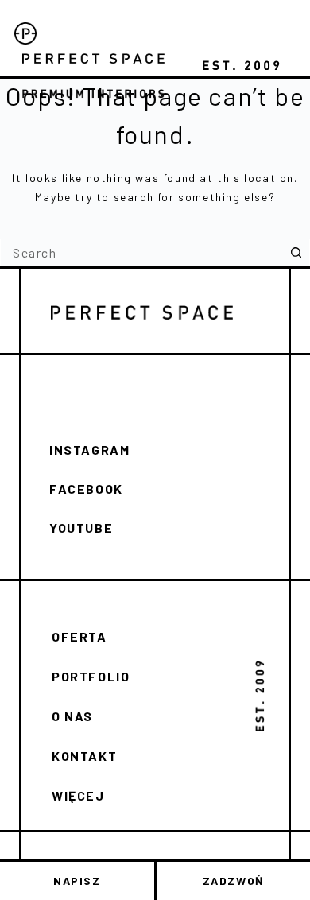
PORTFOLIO (91, 676)
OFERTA (79, 636)
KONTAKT (84, 755)
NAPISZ (77, 880)
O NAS (72, 715)
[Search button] (296, 252)
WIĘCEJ (78, 795)
